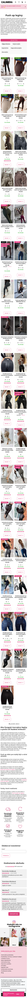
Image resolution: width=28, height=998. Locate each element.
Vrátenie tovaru (5, 958)
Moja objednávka (6, 960)
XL (9, 83)
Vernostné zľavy (5, 962)
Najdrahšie (5, 48)
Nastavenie (13, 990)
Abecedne (5, 52)
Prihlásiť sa (6, 855)
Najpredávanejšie (16, 48)
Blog (2, 972)
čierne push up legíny (18, 793)
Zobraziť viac (14, 914)
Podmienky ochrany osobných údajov (11, 956)
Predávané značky (6, 971)
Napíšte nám (4, 967)
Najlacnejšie (16, 44)
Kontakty (3, 965)
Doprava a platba (6, 964)
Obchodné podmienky (7, 955)
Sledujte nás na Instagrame (14, 925)
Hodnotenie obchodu (14, 863)
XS (5, 83)
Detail (6, 91)
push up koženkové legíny (8, 769)
